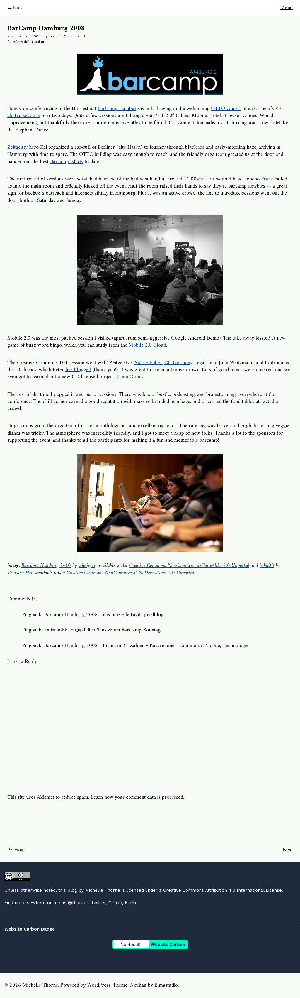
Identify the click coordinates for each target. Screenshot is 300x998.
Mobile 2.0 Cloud (147, 345)
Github (115, 902)
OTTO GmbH (226, 108)
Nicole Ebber (148, 362)
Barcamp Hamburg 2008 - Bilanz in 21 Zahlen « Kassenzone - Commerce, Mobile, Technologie (146, 645)
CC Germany (178, 362)
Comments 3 (74, 36)
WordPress (98, 985)
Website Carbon (168, 944)
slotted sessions (23, 115)
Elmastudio (166, 985)
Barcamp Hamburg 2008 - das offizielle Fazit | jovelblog (103, 614)
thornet (55, 36)
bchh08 (267, 565)
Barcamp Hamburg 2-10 (46, 565)
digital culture (35, 42)
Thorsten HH (20, 572)
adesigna (87, 565)
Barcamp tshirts (66, 161)
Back (18, 7)
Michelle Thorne (102, 890)
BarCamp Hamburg (118, 108)
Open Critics (130, 376)
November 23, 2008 (23, 36)
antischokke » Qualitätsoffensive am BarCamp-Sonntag (102, 630)
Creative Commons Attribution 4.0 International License (222, 890)
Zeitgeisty (17, 147)
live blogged (78, 369)
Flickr (131, 902)
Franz (267, 179)
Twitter (98, 902)
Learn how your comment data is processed (137, 797)
